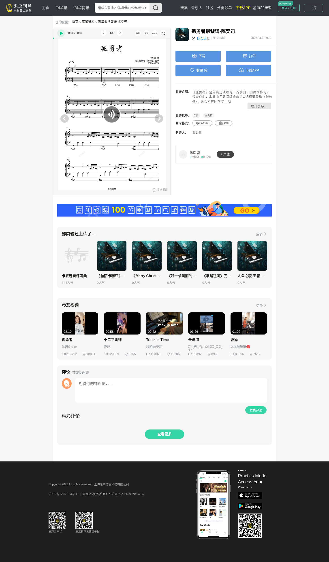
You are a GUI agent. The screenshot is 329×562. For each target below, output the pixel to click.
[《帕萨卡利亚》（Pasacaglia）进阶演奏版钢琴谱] (111, 256)
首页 (75, 21)
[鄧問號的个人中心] (183, 154)
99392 (197, 354)
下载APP (242, 8)
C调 (196, 115)
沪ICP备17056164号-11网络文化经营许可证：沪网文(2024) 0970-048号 (96, 494)
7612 (257, 354)
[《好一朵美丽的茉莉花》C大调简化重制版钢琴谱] (182, 256)
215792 (71, 354)
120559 (113, 354)
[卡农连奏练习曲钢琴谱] (76, 256)
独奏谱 (209, 115)
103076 (156, 354)
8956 (214, 354)
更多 (259, 234)
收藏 (199, 70)
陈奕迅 (202, 38)
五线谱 (205, 123)
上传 (313, 8)
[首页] (20, 7)
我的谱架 (264, 8)
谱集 (184, 8)
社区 (210, 8)
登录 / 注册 (289, 8)
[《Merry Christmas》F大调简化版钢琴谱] (147, 256)
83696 (239, 354)
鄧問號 (197, 132)
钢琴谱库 (88, 21)
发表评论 (256, 410)
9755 (132, 354)
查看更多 (164, 434)
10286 (175, 354)
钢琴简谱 (82, 8)
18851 (90, 354)
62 (205, 70)
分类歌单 (224, 8)
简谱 (226, 123)
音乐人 (197, 8)
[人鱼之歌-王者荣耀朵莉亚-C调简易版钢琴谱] (252, 256)
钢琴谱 (62, 8)
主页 (45, 8)
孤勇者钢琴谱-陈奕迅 (112, 21)
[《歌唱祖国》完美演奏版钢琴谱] (217, 256)
